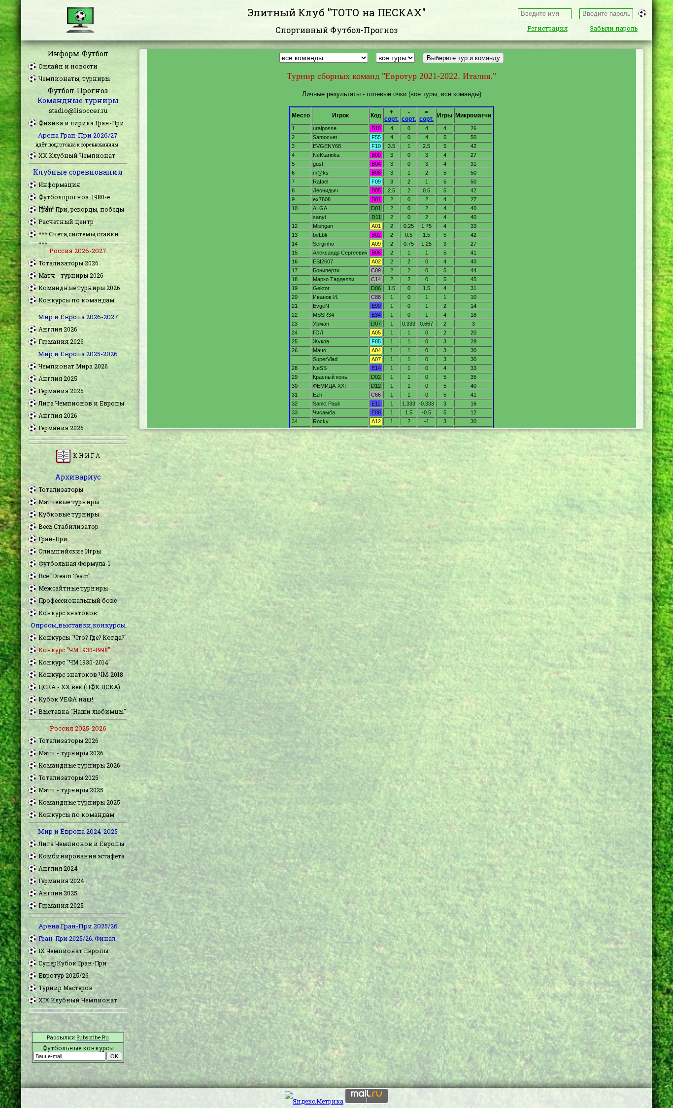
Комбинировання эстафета (81, 856)
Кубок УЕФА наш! (65, 699)
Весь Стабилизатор (68, 526)
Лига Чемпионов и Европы (81, 403)
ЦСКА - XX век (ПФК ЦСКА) (79, 687)
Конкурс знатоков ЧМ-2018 (80, 674)
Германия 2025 (61, 391)
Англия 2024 (58, 868)
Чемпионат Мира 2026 (72, 366)
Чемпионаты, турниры (74, 78)
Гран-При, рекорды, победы (81, 209)
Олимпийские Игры (69, 551)
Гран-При (52, 539)
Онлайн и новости (68, 66)
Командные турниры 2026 (79, 288)
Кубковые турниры (68, 514)
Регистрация (547, 28)
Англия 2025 (57, 378)
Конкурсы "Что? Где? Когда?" (82, 637)
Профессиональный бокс (77, 600)
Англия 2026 (57, 329)
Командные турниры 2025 (79, 802)
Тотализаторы (60, 489)
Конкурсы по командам (76, 300)
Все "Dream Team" (64, 576)
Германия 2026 (60, 341)
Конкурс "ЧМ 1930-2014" (74, 662)
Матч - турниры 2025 (70, 790)
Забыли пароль (614, 28)
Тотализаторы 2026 (68, 263)
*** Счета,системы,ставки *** (78, 234)
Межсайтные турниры (73, 588)
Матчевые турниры (68, 502)
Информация (59, 184)
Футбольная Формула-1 (74, 563)
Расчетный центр (66, 221)
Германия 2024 (61, 881)
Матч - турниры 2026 (70, 275)
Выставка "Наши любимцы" (82, 711)
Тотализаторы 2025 (68, 777)
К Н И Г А (85, 455)
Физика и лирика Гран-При (81, 123)
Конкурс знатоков (67, 613)
